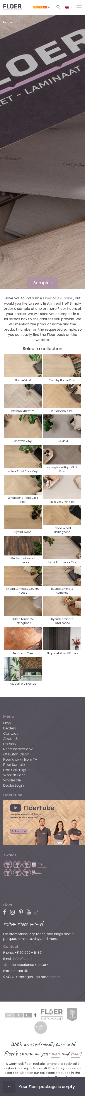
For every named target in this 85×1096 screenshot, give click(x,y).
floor (75, 1053)
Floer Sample (14, 764)
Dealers (9, 728)
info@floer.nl (22, 958)
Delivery (9, 743)
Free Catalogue (16, 769)
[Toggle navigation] (79, 7)
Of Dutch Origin (16, 754)
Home (8, 22)
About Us (11, 738)
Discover (26, 1073)
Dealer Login (13, 785)
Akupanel (65, 298)
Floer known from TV (20, 759)
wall (55, 1053)
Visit (6, 965)
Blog (7, 723)
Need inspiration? (18, 749)
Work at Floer (14, 775)
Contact (10, 733)
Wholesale (12, 780)
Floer (47, 298)
